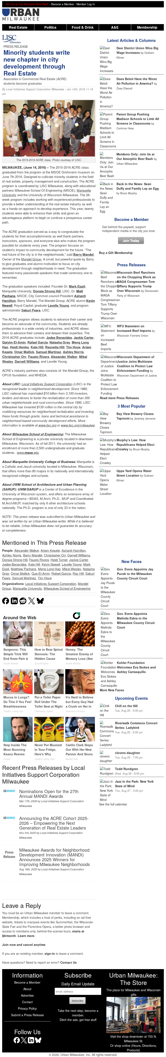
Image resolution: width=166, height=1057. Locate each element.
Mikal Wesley (71, 568)
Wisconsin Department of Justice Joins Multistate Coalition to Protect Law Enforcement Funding (135, 364)
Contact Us (68, 962)
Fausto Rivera (38, 356)
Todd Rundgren (126, 769)
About (27, 989)
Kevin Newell (51, 564)
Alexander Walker (64, 356)
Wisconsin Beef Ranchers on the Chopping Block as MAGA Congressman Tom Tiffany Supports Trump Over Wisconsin (136, 281)
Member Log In (86, 4)
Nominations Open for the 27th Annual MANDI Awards (48, 793)
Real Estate (18, 27)
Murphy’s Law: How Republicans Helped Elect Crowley (136, 444)
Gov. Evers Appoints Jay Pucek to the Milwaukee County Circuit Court (135, 573)
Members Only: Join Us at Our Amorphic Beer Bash (136, 156)
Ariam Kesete (50, 550)
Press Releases (131, 265)
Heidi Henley (19, 347)
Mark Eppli (77, 286)
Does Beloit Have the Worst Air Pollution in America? (137, 81)
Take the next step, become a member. (78, 1012)
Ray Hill (78, 573)
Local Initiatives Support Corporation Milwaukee (35, 89)
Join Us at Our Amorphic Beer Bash (27, 4)
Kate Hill (37, 347)
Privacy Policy (27, 1008)
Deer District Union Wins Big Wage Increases (137, 50)
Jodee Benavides (59, 337)
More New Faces (112, 690)
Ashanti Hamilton (74, 550)
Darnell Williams (27, 361)
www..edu (28, 452)
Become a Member (131, 219)
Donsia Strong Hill (47, 291)
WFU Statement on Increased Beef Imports (134, 328)
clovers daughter (127, 753)
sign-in (50, 953)
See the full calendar (113, 804)
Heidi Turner (59, 559)
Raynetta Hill (54, 347)
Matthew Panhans (23, 568)
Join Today (131, 240)
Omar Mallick (24, 351)
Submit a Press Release (27, 1015)
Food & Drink (83, 27)
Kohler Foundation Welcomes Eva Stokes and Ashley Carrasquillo (136, 667)
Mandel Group (31, 259)
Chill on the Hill (126, 706)
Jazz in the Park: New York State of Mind (134, 783)
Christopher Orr (14, 356)
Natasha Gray (59, 342)
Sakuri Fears (30, 310)
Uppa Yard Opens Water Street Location (134, 473)
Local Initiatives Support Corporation (47, 384)
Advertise (27, 995)
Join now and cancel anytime (23, 944)
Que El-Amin (41, 573)
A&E (115, 27)
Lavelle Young (58, 305)
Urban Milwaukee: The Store (133, 979)
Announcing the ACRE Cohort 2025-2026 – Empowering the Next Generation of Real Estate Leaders (54, 823)
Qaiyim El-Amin (14, 342)
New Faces (131, 561)
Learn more (26, 936)
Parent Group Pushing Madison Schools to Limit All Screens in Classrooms (138, 118)
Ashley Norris (73, 351)
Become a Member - (64, 4)
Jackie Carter (84, 337)
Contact (27, 1002)
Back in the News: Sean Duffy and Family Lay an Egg (138, 186)
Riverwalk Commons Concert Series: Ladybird (136, 725)
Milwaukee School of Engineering (37, 434)
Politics (50, 27)
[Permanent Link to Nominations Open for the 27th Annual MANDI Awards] (9, 791)
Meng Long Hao (49, 568)
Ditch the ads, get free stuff (78, 1019)
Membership (147, 27)
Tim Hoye (73, 347)
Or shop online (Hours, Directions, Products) (133, 1047)
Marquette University (27, 588)
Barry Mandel (83, 254)
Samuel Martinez (48, 351)
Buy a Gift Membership (116, 252)
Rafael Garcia (37, 342)
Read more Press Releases (119, 398)
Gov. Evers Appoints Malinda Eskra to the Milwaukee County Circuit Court (136, 620)
